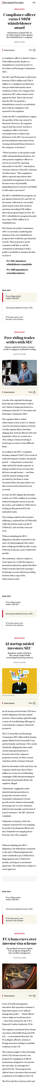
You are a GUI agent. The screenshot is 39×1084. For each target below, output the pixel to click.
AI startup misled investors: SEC (19, 308)
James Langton (9, 50)
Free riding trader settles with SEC (13, 297)
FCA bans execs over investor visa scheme (14, 318)
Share (31, 50)
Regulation (19, 9)
